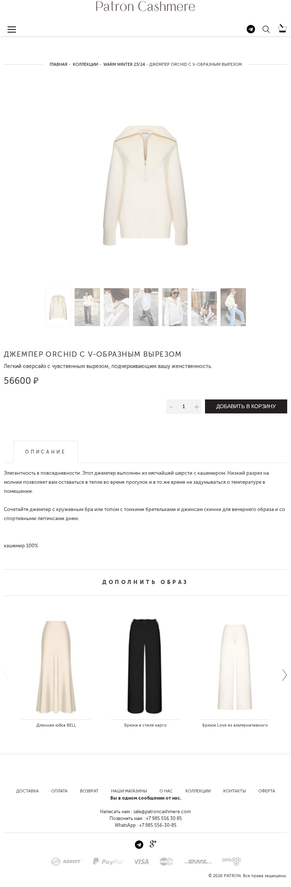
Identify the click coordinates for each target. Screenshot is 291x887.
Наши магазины (129, 791)
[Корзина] (282, 31)
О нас (166, 791)
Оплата (59, 791)
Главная (58, 64)
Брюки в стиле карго (145, 725)
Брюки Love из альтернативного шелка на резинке (235, 727)
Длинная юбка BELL (56, 725)
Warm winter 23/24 (124, 64)
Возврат (89, 791)
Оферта (266, 791)
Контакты (234, 791)
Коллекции (85, 64)
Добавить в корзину (246, 406)
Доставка (27, 791)
